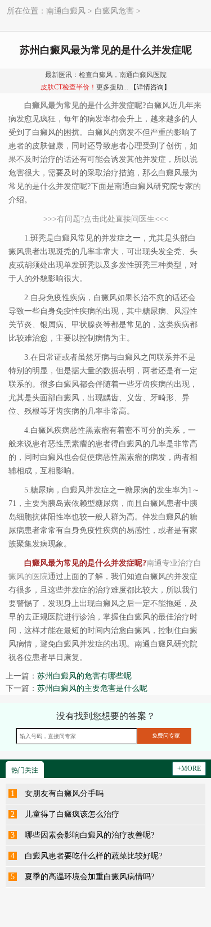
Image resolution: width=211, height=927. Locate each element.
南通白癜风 (66, 11)
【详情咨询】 (150, 87)
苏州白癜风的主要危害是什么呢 (92, 688)
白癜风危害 (114, 11)
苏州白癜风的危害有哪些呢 (84, 676)
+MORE (189, 768)
